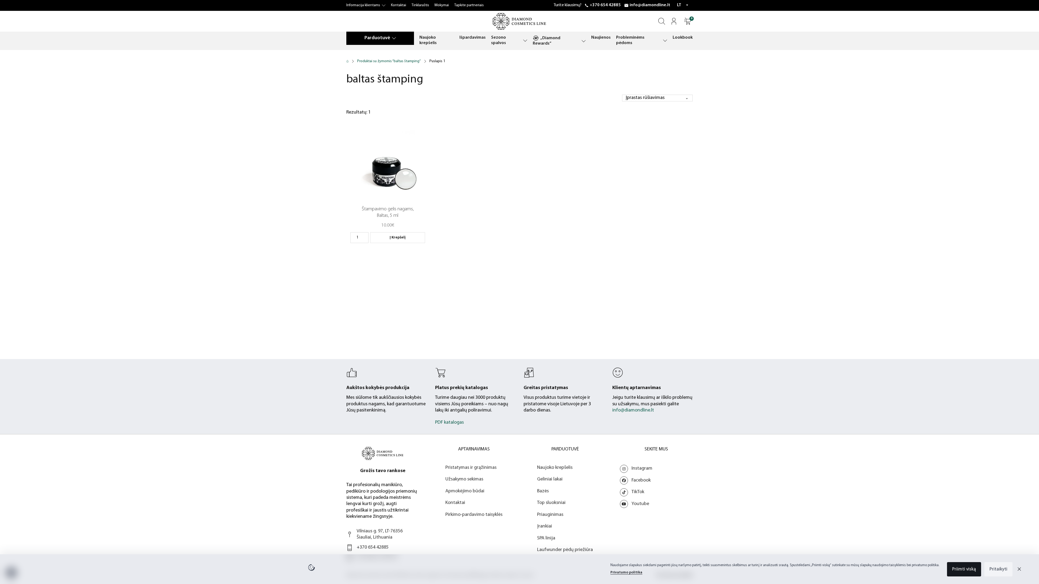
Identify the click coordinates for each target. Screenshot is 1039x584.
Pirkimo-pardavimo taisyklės (473, 514)
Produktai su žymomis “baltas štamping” (389, 61)
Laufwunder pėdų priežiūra (565, 550)
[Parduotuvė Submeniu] (394, 38)
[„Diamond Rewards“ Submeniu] (583, 41)
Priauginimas (550, 514)
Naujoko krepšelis (428, 40)
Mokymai (442, 5)
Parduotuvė (377, 38)
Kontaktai (398, 5)
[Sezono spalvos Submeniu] (525, 40)
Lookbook (683, 37)
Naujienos (601, 37)
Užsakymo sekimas (464, 479)
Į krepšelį (398, 237)
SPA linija (546, 538)
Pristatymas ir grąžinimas (471, 467)
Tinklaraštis (420, 5)
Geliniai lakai (550, 479)
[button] (688, 21)
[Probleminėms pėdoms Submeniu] (665, 40)
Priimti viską (964, 569)
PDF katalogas (449, 422)
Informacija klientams (363, 5)
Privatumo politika (626, 572)
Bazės (543, 491)
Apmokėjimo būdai (464, 491)
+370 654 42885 (605, 5)
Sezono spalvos (498, 40)
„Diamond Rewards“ (546, 41)
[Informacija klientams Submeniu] (384, 5)
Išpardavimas (472, 37)
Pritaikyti (998, 569)
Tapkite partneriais (469, 5)
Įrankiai (544, 526)
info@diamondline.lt (650, 5)
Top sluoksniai (551, 502)
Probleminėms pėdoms (630, 40)
